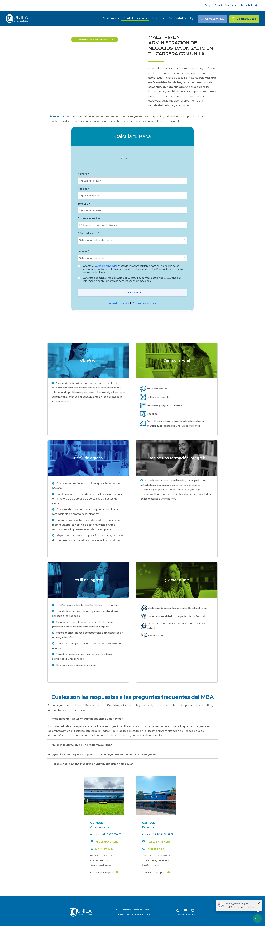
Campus (156, 18)
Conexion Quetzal (224, 5)
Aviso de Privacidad (185, 914)
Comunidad (176, 18)
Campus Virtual (214, 18)
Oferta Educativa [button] (133, 18)
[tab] (132, 727)
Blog (207, 5)
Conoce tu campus (101, 872)
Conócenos (109, 18)
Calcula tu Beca (246, 18)
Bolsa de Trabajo (249, 5)
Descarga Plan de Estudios (93, 39)
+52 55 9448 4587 (107, 841)
